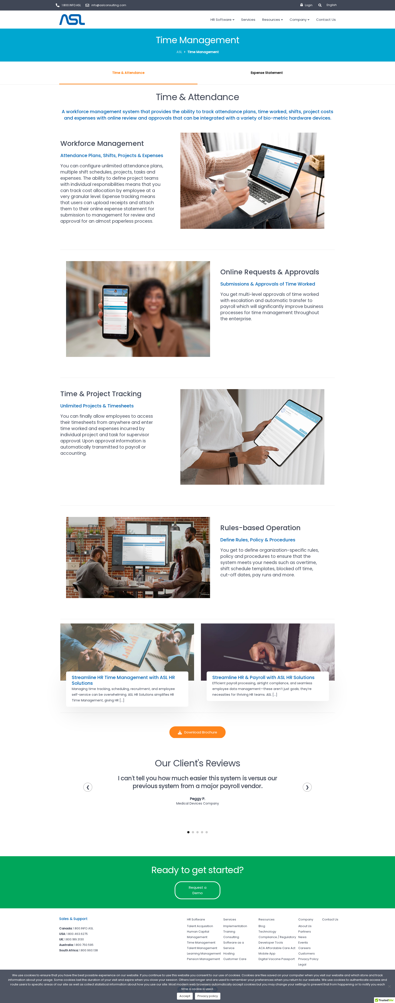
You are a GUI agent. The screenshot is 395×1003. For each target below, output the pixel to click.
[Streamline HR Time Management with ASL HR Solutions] (127, 652)
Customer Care (234, 959)
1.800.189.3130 (74, 939)
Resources (271, 19)
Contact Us (326, 19)
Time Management (201, 942)
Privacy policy (208, 996)
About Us (305, 926)
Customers (306, 953)
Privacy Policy (308, 959)
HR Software (221, 19)
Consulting (231, 937)
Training (229, 931)
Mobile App (267, 953)
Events (303, 942)
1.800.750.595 (83, 945)
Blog (262, 926)
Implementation (235, 926)
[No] (389, 986)
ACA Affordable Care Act (277, 948)
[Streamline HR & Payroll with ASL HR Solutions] (268, 652)
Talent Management (202, 948)
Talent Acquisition (200, 926)
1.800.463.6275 (77, 934)
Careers (304, 948)
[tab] (128, 73)
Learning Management (204, 953)
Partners (304, 931)
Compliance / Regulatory (277, 937)
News (302, 937)
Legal (302, 964)
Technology (267, 931)
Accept (184, 996)
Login (308, 5)
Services (248, 19)
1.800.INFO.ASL (83, 928)
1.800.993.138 (88, 950)
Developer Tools (271, 942)
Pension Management (203, 959)
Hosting (229, 953)
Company (298, 19)
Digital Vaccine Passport (277, 959)
